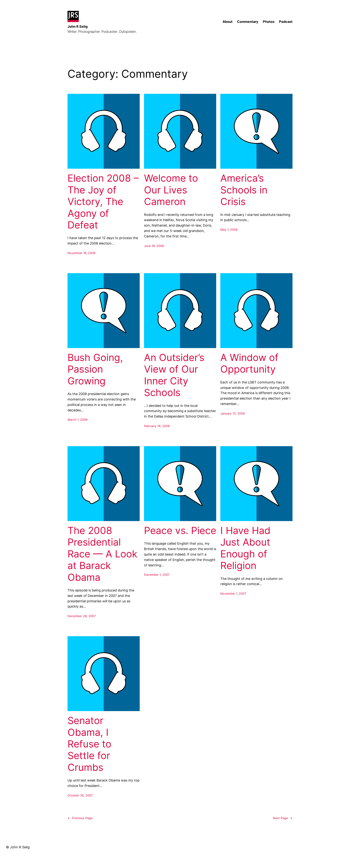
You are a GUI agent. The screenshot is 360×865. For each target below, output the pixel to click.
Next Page (282, 818)
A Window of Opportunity (249, 363)
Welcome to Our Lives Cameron (171, 189)
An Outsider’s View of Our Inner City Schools (174, 375)
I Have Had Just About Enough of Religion (245, 548)
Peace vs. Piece (180, 530)
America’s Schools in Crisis (243, 189)
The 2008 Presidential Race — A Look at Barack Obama (102, 554)
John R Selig (78, 26)
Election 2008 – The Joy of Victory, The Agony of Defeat (103, 201)
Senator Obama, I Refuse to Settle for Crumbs (89, 744)
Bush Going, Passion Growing (95, 369)
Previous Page (80, 818)
